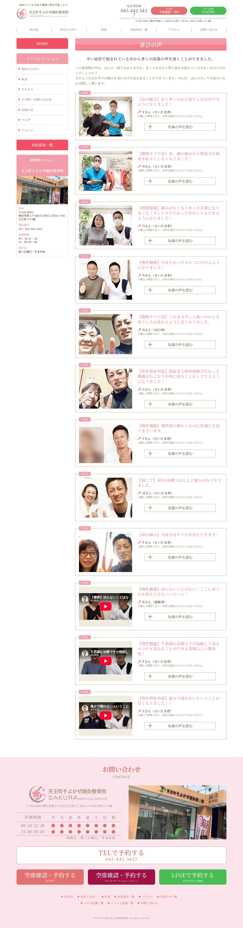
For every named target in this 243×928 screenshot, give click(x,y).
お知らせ (27, 109)
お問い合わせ (209, 30)
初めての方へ (69, 30)
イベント (27, 130)
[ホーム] (43, 13)
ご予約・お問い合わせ (36, 99)
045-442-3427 (134, 11)
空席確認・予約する (50, 877)
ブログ (25, 119)
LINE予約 (208, 10)
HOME (34, 30)
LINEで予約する (192, 877)
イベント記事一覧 (122, 903)
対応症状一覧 (139, 30)
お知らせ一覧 (168, 896)
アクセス (174, 30)
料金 (104, 30)
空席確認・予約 (169, 10)
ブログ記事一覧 (94, 903)
